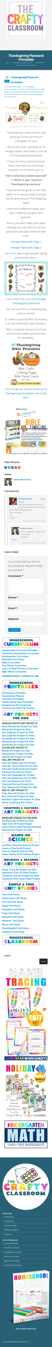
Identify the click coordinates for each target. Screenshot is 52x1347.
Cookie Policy (9, 1221)
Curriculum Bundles (11, 1243)
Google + (16, 467)
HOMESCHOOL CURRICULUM (20, 676)
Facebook (5, 467)
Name (13, 597)
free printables (12, 89)
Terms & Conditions (11, 1230)
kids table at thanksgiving (27, 89)
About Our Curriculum (12, 1261)
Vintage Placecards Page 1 (26, 241)
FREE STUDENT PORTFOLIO (26, 1329)
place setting (18, 92)
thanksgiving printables (19, 94)
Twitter (9, 467)
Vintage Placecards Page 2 (26, 247)
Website (13, 619)
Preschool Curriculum (12, 1248)
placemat (26, 92)
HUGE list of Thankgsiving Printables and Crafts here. (26, 393)
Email (19, 467)
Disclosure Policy (10, 1225)
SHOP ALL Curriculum (11, 1256)
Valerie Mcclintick (15, 87)
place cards (8, 92)
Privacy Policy (9, 1217)
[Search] (46, 43)
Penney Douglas (25, 499)
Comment (15, 576)
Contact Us (8, 1234)
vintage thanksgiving (35, 94)
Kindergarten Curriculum (13, 1252)
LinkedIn (12, 467)
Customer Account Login (13, 1265)
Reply (43, 499)
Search (7, 956)
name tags (41, 89)
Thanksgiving (29, 87)
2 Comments (11, 97)
